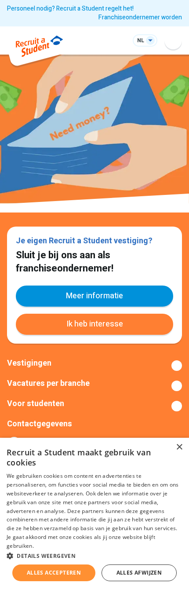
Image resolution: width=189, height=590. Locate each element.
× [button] (179, 447)
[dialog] (94, 514)
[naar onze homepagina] (39, 48)
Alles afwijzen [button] (139, 572)
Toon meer (94, 365)
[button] (94, 555)
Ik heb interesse (94, 324)
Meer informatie (94, 296)
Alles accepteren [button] (54, 572)
